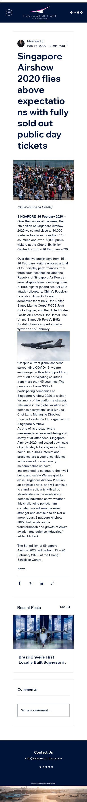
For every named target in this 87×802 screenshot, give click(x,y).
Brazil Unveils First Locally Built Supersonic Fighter (42, 659)
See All (65, 607)
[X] (78, 12)
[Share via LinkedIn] (41, 583)
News (21, 569)
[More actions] (67, 43)
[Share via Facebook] (19, 583)
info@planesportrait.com (43, 758)
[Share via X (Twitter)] (30, 583)
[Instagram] (71, 12)
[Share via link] (52, 583)
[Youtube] (81, 12)
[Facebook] (75, 12)
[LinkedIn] (49, 766)
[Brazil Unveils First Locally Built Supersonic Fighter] (43, 632)
